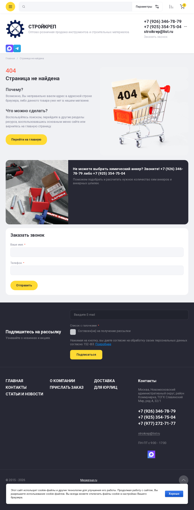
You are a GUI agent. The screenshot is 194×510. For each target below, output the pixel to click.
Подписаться (86, 354)
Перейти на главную (26, 139)
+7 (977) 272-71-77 (157, 423)
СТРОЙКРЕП (42, 27)
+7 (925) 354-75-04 (162, 26)
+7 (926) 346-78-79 (162, 21)
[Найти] (23, 6)
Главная (10, 58)
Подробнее (103, 344)
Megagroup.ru (88, 480)
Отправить (24, 285)
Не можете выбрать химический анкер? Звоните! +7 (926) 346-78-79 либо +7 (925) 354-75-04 (128, 171)
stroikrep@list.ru (158, 31)
